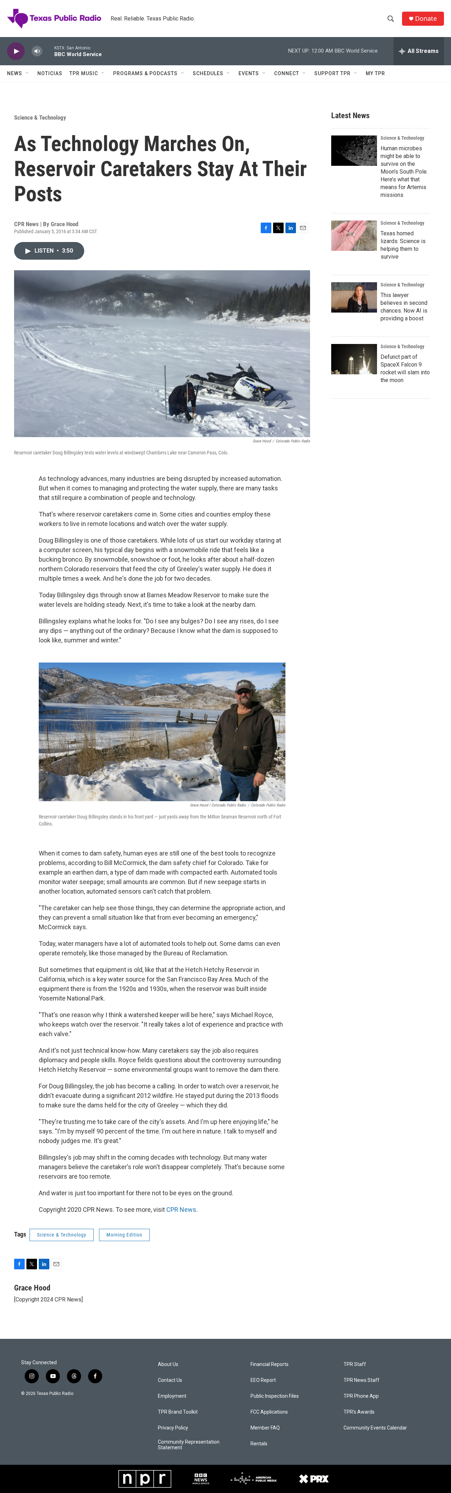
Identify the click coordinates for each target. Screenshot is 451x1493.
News (14, 73)
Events (249, 73)
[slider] (48, 51)
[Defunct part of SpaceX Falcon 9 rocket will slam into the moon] (354, 359)
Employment (172, 1396)
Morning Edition (124, 1235)
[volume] (37, 51)
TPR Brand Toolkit (178, 1412)
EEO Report (263, 1380)
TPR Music (83, 73)
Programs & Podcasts (145, 73)
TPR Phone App (361, 1396)
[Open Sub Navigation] (27, 73)
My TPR (375, 73)
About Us (168, 1364)
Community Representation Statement (189, 1444)
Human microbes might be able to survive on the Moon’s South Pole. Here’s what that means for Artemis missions (404, 171)
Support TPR (332, 73)
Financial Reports (270, 1364)
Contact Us (170, 1380)
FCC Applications (269, 1412)
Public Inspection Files (275, 1396)
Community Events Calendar (375, 1428)
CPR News (181, 1209)
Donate (426, 18)
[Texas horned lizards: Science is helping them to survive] (354, 235)
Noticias (49, 73)
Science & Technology (40, 117)
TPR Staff (355, 1364)
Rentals (259, 1443)
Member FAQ (265, 1428)
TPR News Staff (361, 1380)
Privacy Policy (173, 1428)
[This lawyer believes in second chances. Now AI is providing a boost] (354, 297)
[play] (15, 51)
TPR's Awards (359, 1412)
